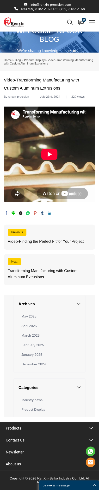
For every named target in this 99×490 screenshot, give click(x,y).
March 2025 (30, 335)
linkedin (49, 213)
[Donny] (90, 451)
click (49, 42)
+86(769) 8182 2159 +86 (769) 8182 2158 (52, 9)
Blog (18, 60)
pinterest (35, 213)
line (13, 213)
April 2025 (29, 326)
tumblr (42, 213)
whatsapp (27, 213)
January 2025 (31, 354)
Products (13, 428)
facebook (6, 213)
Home (8, 60)
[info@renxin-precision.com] (25, 5)
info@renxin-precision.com (51, 4)
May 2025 (29, 316)
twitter (20, 213)
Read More (49, 237)
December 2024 (33, 364)
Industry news (32, 400)
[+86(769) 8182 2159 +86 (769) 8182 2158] (16, 9)
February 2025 (32, 345)
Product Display (34, 60)
